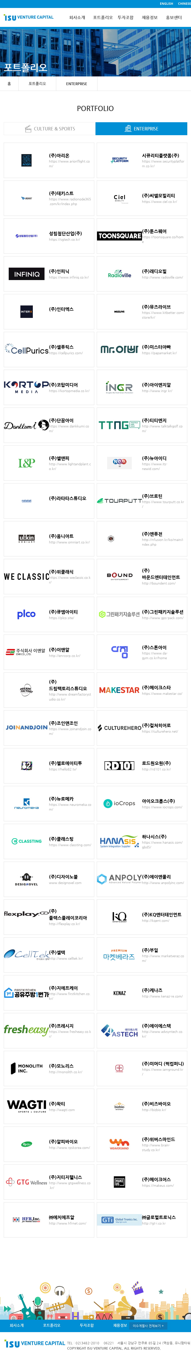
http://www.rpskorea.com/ (69, 1147)
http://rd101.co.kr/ (156, 769)
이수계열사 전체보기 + (148, 1326)
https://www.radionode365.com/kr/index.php (70, 201)
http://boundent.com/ (159, 583)
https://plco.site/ (61, 618)
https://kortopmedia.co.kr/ (69, 391)
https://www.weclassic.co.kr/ (70, 580)
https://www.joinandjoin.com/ (70, 731)
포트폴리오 (101, 17)
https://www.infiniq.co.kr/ (69, 277)
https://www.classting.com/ (70, 845)
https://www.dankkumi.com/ (69, 428)
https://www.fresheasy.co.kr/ (70, 1034)
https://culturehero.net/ (160, 731)
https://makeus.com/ (158, 1185)
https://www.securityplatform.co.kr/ (163, 163)
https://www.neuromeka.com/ (70, 807)
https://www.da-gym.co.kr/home (155, 655)
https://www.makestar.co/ (162, 693)
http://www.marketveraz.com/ (163, 958)
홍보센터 (174, 17)
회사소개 (77, 17)
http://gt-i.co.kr (154, 1223)
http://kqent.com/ (155, 920)
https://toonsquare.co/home (163, 239)
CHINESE (184, 3)
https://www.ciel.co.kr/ (159, 201)
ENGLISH (166, 3)
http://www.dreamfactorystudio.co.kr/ (70, 696)
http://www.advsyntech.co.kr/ (162, 1034)
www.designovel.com (65, 883)
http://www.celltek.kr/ (66, 958)
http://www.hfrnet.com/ (67, 1223)
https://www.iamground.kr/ (162, 1071)
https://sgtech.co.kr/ (64, 239)
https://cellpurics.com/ (66, 353)
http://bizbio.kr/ (154, 1110)
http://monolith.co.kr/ (65, 1072)
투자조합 (126, 17)
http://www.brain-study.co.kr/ (156, 1147)
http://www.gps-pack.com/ (163, 618)
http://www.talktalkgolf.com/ (162, 428)
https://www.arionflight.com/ (69, 163)
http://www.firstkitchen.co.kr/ (70, 996)
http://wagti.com (62, 1110)
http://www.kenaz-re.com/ (162, 996)
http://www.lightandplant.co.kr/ (70, 466)
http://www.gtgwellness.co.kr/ (70, 1185)
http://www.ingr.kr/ (157, 391)
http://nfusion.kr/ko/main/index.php (162, 542)
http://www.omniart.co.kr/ (69, 542)
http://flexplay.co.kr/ (64, 924)
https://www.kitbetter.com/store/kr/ (163, 315)
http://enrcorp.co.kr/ (64, 655)
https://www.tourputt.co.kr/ (163, 504)
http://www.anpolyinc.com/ (163, 883)
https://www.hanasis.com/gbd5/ (162, 844)
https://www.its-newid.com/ (154, 466)
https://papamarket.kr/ (159, 353)
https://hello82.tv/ (63, 769)
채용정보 (150, 17)
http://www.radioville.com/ (162, 277)
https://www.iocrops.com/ (162, 807)
